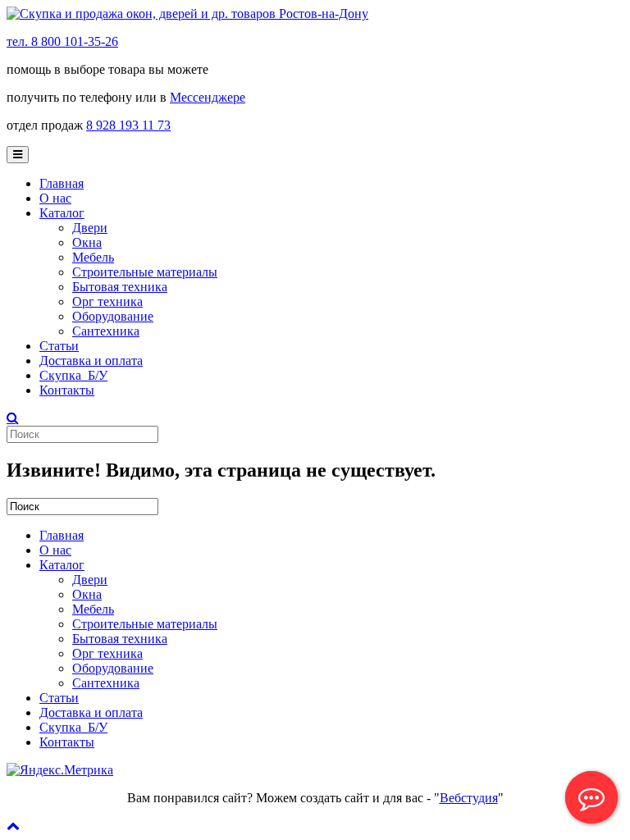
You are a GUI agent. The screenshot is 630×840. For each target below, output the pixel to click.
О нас (55, 198)
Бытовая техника (119, 287)
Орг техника (107, 301)
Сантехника (105, 331)
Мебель (93, 257)
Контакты (66, 390)
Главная (61, 183)
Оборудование (112, 316)
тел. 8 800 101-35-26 (62, 41)
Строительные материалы (144, 272)
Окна (87, 242)
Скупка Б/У (73, 375)
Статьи (59, 346)
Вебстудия (469, 798)
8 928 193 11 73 (128, 125)
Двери (89, 228)
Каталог (61, 213)
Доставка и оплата (91, 361)
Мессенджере (207, 97)
